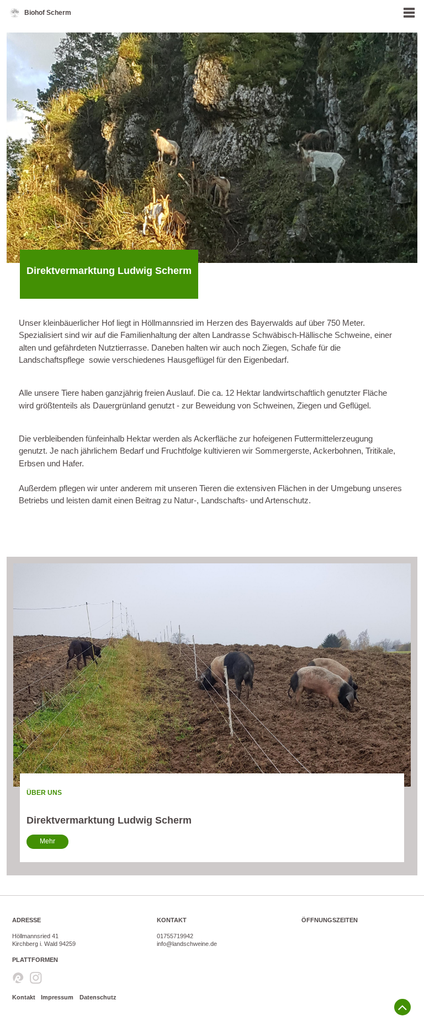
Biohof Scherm (47, 13)
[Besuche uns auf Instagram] (36, 979)
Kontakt (23, 997)
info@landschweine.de (187, 943)
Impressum (57, 997)
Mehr (47, 841)
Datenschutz (98, 997)
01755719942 (175, 936)
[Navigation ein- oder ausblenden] (409, 12)
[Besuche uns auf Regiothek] (18, 979)
